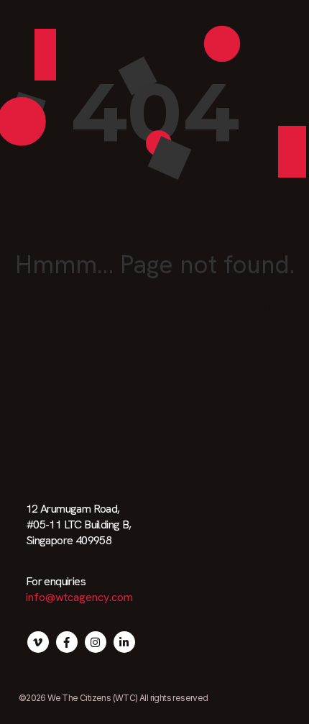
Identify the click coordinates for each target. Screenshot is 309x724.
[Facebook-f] (67, 642)
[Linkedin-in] (124, 642)
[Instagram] (95, 642)
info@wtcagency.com (79, 597)
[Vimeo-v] (38, 642)
